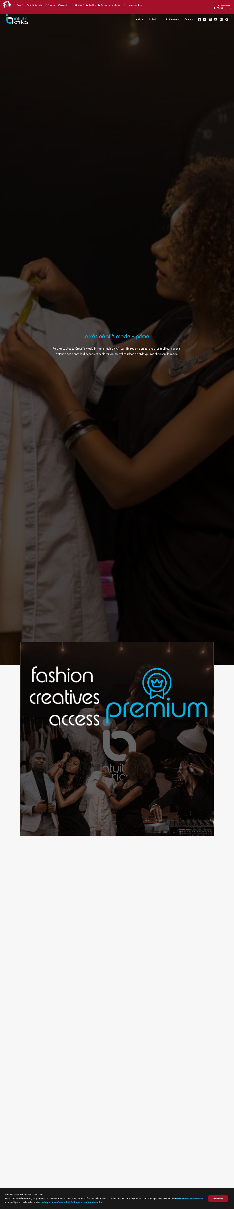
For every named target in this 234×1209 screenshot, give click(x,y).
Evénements (172, 19)
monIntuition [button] (135, 5)
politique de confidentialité (55, 1202)
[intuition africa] (18, 19)
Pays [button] (18, 5)
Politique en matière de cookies (87, 1202)
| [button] (71, 5)
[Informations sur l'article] (117, 739)
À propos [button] (50, 5)
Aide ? (81, 5)
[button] (200, 19)
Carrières (92, 5)
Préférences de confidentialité (189, 1198)
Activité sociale (34, 5)
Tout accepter (218, 1198)
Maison (139, 19)
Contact (188, 19)
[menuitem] (20, 5)
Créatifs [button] (153, 19)
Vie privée (116, 5)
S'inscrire (62, 5)
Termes (104, 5)
